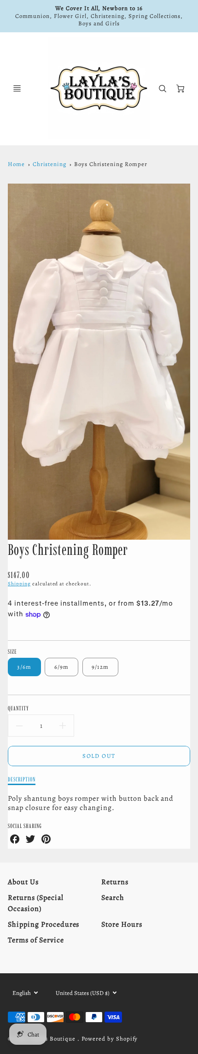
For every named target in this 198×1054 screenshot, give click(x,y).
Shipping (19, 583)
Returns (114, 882)
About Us (23, 882)
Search (112, 898)
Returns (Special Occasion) (35, 903)
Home (16, 164)
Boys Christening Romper (110, 164)
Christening (50, 164)
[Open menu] (17, 88)
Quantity (18, 708)
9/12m (100, 667)
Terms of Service (36, 940)
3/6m (24, 667)
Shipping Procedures (43, 924)
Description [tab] (21, 779)
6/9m (61, 667)
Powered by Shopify (110, 1038)
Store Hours (121, 924)
